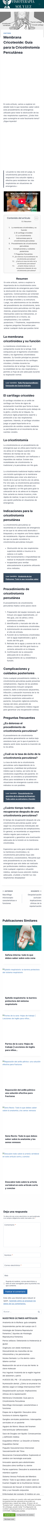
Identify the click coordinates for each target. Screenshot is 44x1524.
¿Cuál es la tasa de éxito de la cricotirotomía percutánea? (26, 262)
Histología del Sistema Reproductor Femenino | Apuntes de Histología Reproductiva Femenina (18, 1333)
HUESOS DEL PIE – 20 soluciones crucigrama (22, 1380)
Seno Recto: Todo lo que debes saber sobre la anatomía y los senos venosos (21, 1139)
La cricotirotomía (24, 236)
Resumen (27, 221)
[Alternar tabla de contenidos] (35, 218)
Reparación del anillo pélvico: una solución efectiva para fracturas (20, 1093)
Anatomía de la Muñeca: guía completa (19, 1322)
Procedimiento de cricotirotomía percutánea (24, 245)
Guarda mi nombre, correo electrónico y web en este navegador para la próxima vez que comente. (23, 1283)
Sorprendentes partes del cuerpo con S (19, 1326)
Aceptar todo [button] (9, 1515)
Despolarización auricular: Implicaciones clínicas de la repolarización (34, 898)
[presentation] (22, 938)
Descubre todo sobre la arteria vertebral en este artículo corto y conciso (21, 1185)
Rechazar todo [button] (9, 1519)
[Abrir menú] (39, 4)
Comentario (10, 1225)
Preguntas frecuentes (24, 254)
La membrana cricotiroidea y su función (24, 229)
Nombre (8, 1255)
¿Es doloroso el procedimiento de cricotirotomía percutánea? (26, 258)
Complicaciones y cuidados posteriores (24, 250)
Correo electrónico (13, 1265)
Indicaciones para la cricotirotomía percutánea (24, 239)
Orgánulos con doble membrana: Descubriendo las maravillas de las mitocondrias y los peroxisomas (17, 1351)
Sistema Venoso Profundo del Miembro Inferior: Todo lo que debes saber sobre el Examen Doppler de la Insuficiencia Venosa (21, 1480)
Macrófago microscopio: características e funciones (10, 897)
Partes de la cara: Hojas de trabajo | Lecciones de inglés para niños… (20, 1047)
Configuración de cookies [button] (25, 1515)
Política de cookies (18, 1511)
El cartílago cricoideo (24, 233)
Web (6, 1276)
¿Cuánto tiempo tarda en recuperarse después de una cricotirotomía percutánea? (26, 268)
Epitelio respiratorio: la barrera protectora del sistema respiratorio (21, 1001)
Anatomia (7, 33)
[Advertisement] (22, 80)
